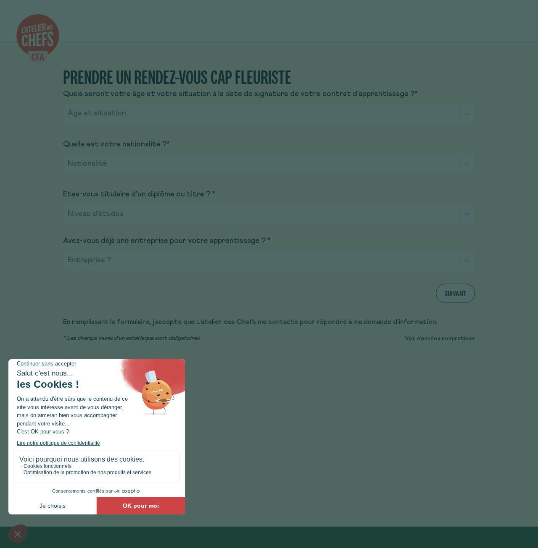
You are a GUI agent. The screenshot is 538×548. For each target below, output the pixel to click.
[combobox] (68, 113)
